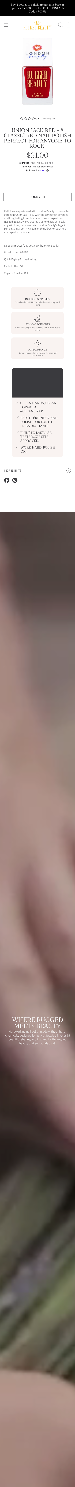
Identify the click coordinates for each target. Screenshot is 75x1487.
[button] (6, 25)
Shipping (24, 163)
